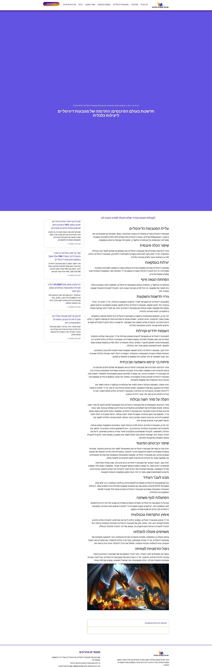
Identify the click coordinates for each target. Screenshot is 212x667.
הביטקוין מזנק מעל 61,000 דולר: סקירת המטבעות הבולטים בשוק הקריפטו (64, 287)
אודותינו (134, 4)
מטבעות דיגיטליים (120, 4)
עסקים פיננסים (104, 4)
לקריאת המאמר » (74, 244)
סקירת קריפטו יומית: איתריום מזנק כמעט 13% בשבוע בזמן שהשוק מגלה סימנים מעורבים (66, 224)
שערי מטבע (90, 4)
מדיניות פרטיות (69, 4)
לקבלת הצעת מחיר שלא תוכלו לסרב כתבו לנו (128, 217)
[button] (90, 623)
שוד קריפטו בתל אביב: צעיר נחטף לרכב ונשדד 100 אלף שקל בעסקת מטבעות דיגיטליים (65, 256)
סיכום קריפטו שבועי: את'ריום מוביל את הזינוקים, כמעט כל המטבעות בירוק (66, 319)
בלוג (80, 4)
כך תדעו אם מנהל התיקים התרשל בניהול (85, 663)
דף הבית (144, 4)
